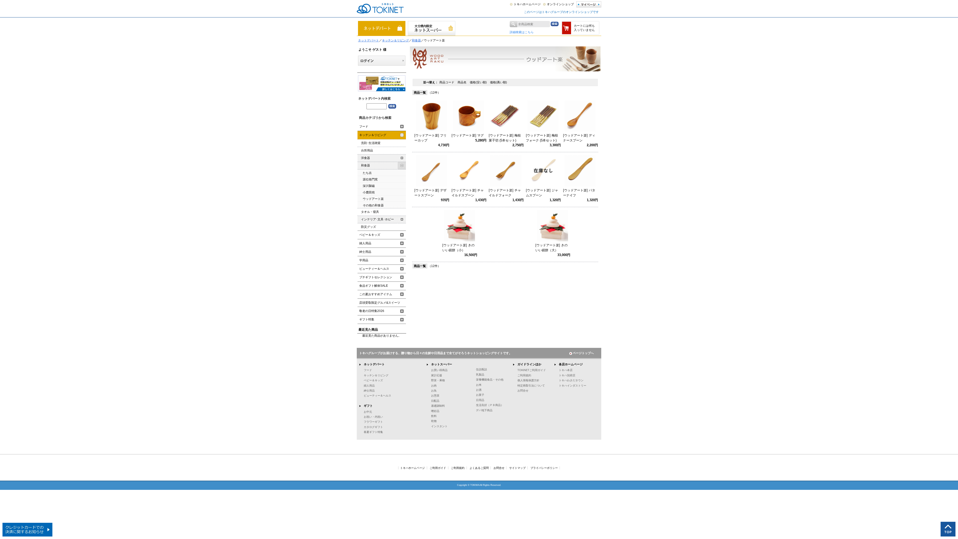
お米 (478, 384)
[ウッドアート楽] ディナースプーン (579, 138)
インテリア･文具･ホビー (377, 219)
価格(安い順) (478, 82)
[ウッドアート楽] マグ (468, 135)
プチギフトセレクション (375, 277)
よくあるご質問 (479, 467)
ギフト (368, 405)
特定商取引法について (531, 385)
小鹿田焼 (369, 192)
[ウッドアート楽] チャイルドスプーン (468, 192)
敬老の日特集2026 (371, 311)
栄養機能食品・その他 (489, 379)
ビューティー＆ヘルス (374, 268)
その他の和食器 (373, 205)
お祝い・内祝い (373, 416)
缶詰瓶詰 (481, 369)
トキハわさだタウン (571, 380)
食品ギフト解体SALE (373, 285)
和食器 (416, 40)
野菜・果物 (438, 380)
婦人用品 (365, 243)
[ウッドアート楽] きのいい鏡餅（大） (551, 247)
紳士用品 (365, 252)
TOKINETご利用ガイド (531, 370)
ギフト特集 (366, 319)
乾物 (434, 420)
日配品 (435, 400)
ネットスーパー (441, 364)
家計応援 (436, 375)
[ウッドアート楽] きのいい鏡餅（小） (458, 247)
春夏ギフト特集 (373, 431)
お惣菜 (435, 395)
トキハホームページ (527, 4)
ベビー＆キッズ (369, 235)
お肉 (434, 385)
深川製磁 (369, 186)
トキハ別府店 (567, 375)
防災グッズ (368, 227)
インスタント (439, 426)
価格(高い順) (498, 82)
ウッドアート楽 (373, 199)
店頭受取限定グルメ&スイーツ (379, 302)
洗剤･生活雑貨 (370, 143)
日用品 (480, 400)
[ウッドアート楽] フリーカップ (430, 138)
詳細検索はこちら (522, 32)
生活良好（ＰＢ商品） (489, 405)
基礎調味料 (438, 405)
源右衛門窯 (370, 179)
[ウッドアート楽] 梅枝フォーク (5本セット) (542, 138)
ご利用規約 (524, 375)
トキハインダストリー (572, 385)
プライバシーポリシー (544, 467)
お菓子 (480, 394)
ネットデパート (368, 40)
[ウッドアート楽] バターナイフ (579, 192)
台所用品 (367, 150)
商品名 (462, 82)
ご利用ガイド (438, 467)
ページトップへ (583, 353)
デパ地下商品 (484, 410)
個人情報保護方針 (528, 380)
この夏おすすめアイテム (375, 294)
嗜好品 (435, 410)
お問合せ (522, 390)
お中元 (368, 411)
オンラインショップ (560, 4)
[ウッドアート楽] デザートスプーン (430, 192)
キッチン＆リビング (395, 40)
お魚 (434, 390)
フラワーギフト (373, 421)
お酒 (478, 389)
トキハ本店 (566, 370)
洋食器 (365, 158)
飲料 (434, 415)
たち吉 (367, 173)
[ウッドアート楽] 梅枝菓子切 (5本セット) (505, 138)
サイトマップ (517, 467)
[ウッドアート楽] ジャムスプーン (542, 192)
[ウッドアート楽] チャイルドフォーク (505, 192)
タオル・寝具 (370, 212)
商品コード (447, 82)
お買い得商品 (439, 370)
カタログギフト (373, 426)
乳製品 (480, 374)
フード (363, 126)
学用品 (363, 260)
